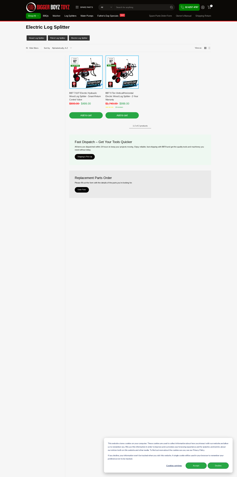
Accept (196, 465)
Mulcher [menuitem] (56, 16)
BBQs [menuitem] (46, 16)
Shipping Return (203, 16)
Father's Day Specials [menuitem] (107, 16)
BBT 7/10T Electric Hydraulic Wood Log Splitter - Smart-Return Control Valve (85, 96)
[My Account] (203, 7)
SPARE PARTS (86, 7)
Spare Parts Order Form (160, 16)
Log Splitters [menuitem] (70, 16)
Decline (218, 465)
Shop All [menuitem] (32, 16)
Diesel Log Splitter (36, 38)
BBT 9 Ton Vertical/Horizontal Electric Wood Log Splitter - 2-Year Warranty (121, 96)
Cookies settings (174, 465)
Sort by (47, 48)
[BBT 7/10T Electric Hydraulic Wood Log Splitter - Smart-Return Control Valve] (86, 72)
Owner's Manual (183, 16)
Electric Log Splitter (79, 38)
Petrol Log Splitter (57, 38)
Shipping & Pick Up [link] (84, 157)
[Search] (171, 7)
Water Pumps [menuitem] (87, 16)
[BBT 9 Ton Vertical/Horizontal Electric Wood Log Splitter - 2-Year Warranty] (122, 72)
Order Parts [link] (81, 190)
